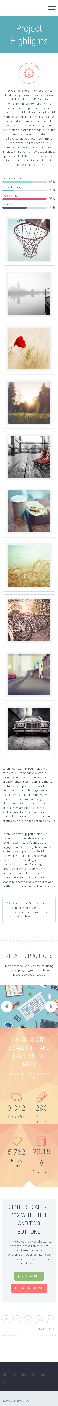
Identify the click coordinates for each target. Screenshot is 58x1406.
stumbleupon (42, 1375)
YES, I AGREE (31, 1276)
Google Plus (28, 1319)
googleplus (33, 1375)
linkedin (23, 1375)
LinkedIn (39, 1319)
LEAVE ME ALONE (30, 1288)
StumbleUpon (50, 1319)
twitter (4, 1375)
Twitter (6, 1319)
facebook (14, 1375)
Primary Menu (52, 8)
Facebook (17, 1319)
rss (4, 1383)
